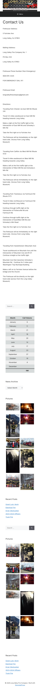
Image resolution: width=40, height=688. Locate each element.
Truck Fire (9, 517)
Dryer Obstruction (12, 511)
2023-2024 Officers (13, 514)
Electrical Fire (11, 508)
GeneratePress (20, 685)
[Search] (31, 306)
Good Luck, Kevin (12, 504)
